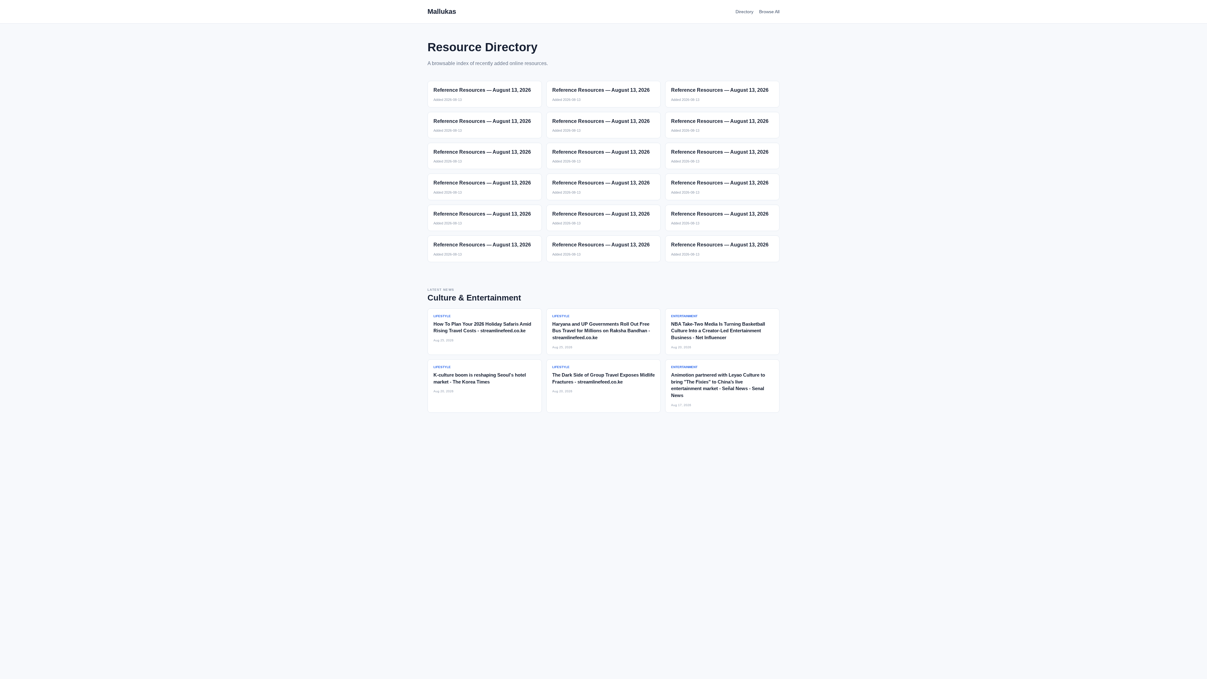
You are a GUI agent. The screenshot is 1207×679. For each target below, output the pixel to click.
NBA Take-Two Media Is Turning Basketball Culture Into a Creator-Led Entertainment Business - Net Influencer (718, 330)
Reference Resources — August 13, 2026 (482, 90)
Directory (744, 11)
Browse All (769, 11)
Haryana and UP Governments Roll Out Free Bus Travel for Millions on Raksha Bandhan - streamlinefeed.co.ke (601, 330)
